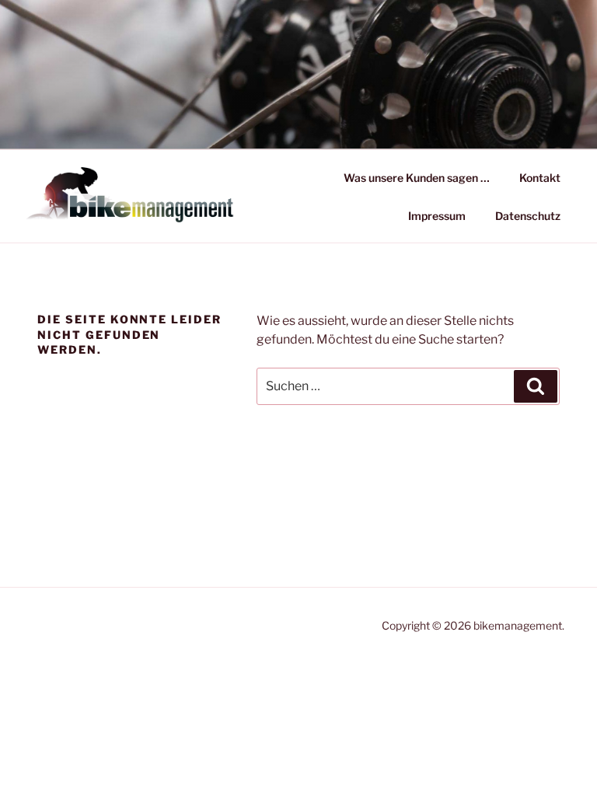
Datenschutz (527, 215)
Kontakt (539, 177)
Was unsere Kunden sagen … (417, 177)
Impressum (437, 215)
